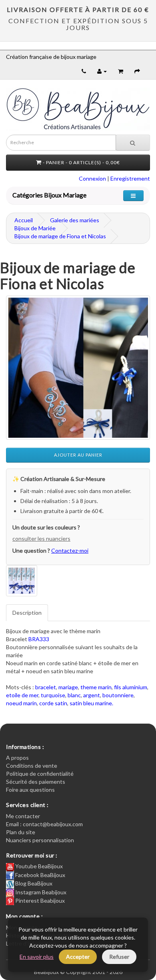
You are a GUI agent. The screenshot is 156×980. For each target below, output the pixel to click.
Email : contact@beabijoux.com (44, 824)
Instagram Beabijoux (40, 892)
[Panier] (120, 71)
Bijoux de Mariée (35, 228)
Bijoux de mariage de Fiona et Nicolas (60, 236)
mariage (68, 687)
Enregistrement (130, 178)
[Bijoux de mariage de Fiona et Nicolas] (78, 368)
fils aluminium (130, 687)
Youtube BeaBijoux (38, 866)
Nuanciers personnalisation (40, 840)
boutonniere (118, 695)
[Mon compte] (102, 71)
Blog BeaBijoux (33, 883)
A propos (17, 757)
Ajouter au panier (78, 454)
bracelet (45, 687)
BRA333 (38, 639)
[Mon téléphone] (84, 71)
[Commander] (137, 71)
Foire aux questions (30, 789)
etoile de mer (22, 695)
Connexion (92, 178)
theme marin (96, 687)
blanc (74, 695)
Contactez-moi (69, 550)
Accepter (78, 956)
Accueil (23, 220)
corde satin (53, 703)
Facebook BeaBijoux (39, 874)
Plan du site (20, 832)
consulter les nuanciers (41, 538)
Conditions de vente (31, 765)
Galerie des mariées (74, 220)
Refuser (119, 956)
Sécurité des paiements (35, 781)
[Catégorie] (133, 195)
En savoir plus (37, 956)
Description (27, 612)
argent (91, 695)
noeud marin (21, 703)
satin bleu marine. (91, 703)
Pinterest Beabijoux (39, 900)
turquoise (53, 695)
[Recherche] (133, 143)
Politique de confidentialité (40, 773)
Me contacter (23, 816)
